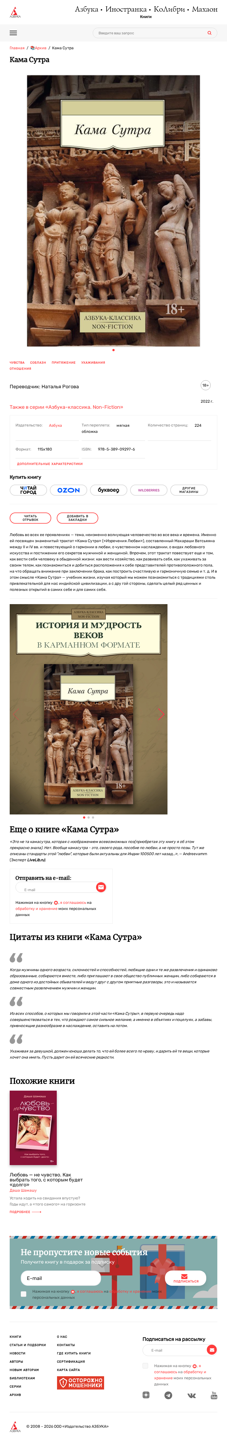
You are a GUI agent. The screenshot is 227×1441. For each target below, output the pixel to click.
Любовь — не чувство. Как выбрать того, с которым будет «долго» (46, 1179)
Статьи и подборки (28, 1345)
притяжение (64, 362)
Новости (17, 1353)
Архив (15, 1395)
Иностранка (125, 10)
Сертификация (71, 1362)
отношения (20, 369)
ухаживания (93, 362)
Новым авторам (24, 1370)
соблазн (38, 362)
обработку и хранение (37, 908)
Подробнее (20, 1212)
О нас (62, 1337)
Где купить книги (74, 1353)
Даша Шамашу (23, 1190)
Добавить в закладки (77, 518)
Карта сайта (68, 1370)
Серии (15, 1386)
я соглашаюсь (73, 902)
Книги (146, 17)
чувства (17, 362)
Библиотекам (22, 1378)
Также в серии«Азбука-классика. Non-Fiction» (66, 407)
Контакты (66, 1345)
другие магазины (188, 490)
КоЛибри (169, 10)
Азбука (86, 10)
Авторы (16, 1362)
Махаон (204, 10)
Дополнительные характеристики (50, 464)
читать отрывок (30, 518)
